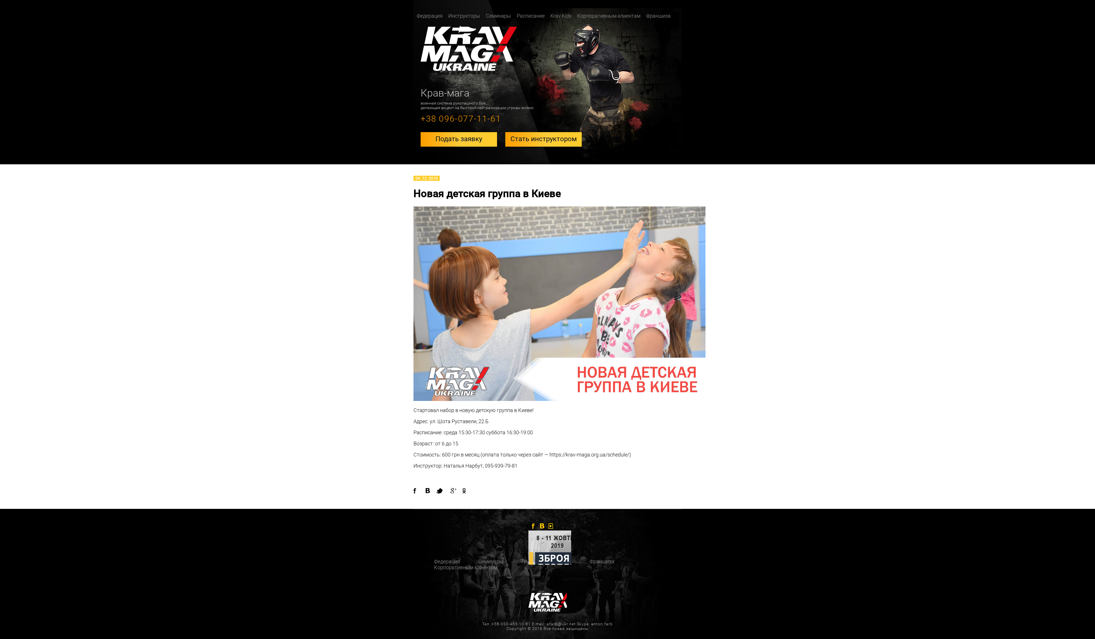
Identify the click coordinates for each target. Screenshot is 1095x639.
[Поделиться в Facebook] (419, 490)
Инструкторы (464, 16)
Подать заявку (458, 139)
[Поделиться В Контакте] (430, 490)
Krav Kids (560, 16)
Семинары (498, 16)
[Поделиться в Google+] (453, 490)
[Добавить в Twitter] (442, 490)
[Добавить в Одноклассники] (462, 490)
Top (1081, 625)
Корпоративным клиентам (608, 16)
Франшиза (658, 16)
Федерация (447, 561)
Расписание (531, 16)
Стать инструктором (543, 139)
